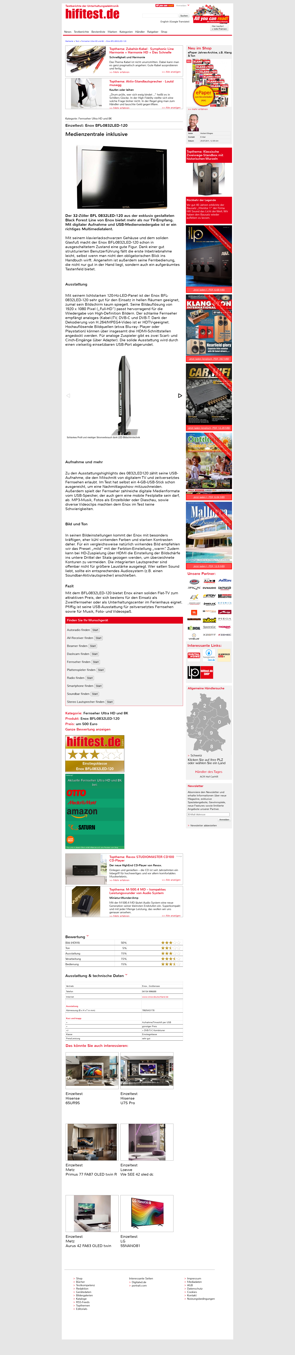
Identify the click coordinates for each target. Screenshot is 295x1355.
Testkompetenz (85, 1285)
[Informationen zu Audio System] (209, 582)
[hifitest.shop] (206, 681)
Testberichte (81, 32)
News (67, 32)
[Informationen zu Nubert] (209, 621)
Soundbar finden (78, 694)
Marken (112, 32)
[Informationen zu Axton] (224, 582)
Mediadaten (194, 1282)
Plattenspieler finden (81, 670)
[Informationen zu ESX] (194, 597)
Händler (140, 32)
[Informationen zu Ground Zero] (194, 605)
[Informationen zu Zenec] (224, 636)
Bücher (80, 1282)
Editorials (81, 1309)
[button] (180, 395)
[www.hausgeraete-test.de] (209, 664)
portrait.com (139, 1285)
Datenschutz (195, 1288)
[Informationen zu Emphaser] (224, 589)
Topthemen (83, 1305)
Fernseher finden (78, 662)
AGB (190, 1285)
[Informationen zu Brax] (194, 589)
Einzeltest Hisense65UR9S (74, 1098)
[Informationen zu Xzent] (209, 636)
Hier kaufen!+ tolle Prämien (219, 27)
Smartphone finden (80, 686)
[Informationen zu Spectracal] (209, 629)
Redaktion (82, 1288)
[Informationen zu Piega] (224, 621)
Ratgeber (152, 32)
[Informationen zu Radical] (194, 629)
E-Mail (203, 137)
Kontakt (192, 1295)
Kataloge (81, 1299)
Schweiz (196, 755)
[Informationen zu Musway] (194, 621)
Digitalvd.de (139, 1282)
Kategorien (126, 32)
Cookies (192, 1292)
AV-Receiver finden (80, 638)
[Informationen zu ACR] (194, 582)
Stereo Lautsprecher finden (85, 702)
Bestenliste (98, 32)
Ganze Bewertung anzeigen (87, 729)
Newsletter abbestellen (204, 825)
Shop (164, 32)
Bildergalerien (84, 1295)
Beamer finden (77, 646)
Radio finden (75, 678)
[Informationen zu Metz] (224, 613)
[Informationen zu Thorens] (224, 629)
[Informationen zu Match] (209, 613)
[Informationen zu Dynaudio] (209, 589)
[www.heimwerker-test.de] (224, 664)
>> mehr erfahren (198, 109)
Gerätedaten (83, 1292)
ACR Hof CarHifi (209, 776)
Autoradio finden (78, 630)
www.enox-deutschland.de (155, 997)
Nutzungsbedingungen (201, 1299)
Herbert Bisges (206, 133)
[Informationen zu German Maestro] (224, 597)
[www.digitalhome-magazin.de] (193, 664)
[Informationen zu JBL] (194, 613)
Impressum (194, 1278)
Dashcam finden (78, 654)
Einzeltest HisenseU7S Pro (129, 1098)
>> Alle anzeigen (171, 71)
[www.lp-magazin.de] (193, 681)
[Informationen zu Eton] (209, 597)
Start (95, 630)
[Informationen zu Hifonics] (224, 605)
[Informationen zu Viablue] (194, 636)
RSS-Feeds (83, 1302)
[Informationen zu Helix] (209, 605)
